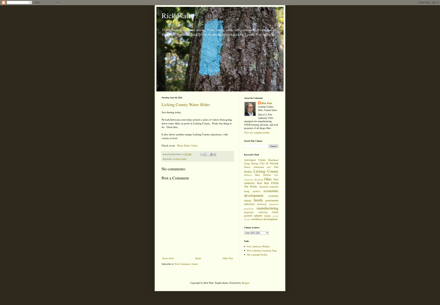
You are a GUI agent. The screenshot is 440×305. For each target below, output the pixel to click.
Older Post (228, 258)
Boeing (254, 163)
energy (248, 200)
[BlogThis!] (205, 154)
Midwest (248, 175)
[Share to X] (208, 154)
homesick (261, 204)
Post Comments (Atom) (186, 264)
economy (273, 196)
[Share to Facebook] (211, 154)
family (258, 199)
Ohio (268, 178)
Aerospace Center (255, 160)
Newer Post (168, 258)
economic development (261, 193)
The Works (250, 186)
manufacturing (267, 207)
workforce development (264, 219)
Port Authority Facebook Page (262, 250)
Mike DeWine (263, 175)
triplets (267, 215)
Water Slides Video (187, 145)
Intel (269, 167)
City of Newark (269, 163)
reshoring (262, 212)
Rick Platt (176, 15)
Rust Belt (263, 183)
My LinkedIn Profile (257, 254)
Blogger (245, 282)
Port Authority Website (258, 246)
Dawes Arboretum (254, 167)
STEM (274, 183)
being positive (252, 191)
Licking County (179, 158)
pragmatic (249, 212)
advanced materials (268, 186)
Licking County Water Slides (186, 104)
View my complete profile (257, 132)
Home (198, 258)
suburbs (258, 216)
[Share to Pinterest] (215, 154)
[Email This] (202, 154)
